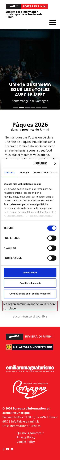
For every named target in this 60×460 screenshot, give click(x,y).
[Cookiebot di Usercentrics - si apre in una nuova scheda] (35, 163)
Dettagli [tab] (24, 172)
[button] (52, 22)
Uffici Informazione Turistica (21, 426)
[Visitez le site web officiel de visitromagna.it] (30, 389)
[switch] (51, 238)
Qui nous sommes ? (30, 433)
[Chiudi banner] (55, 163)
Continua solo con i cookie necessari (30, 293)
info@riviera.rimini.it (25, 421)
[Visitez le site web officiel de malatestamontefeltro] (30, 349)
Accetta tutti (30, 272)
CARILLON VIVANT (30, 95)
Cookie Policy (26, 442)
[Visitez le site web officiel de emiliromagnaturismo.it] (30, 369)
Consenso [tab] (9, 172)
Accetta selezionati (30, 283)
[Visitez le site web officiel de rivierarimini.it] (30, 335)
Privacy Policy (26, 437)
